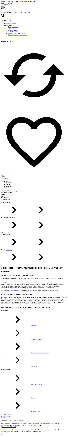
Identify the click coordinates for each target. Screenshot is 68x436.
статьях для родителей (13, 290)
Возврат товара (12, 30)
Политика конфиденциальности (17, 35)
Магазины (4, 417)
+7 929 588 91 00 (6, 20)
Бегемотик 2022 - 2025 (9, 427)
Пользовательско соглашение (16, 33)
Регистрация (8, 3)
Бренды (9, 1)
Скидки (3, 201)
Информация (8, 25)
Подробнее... (38, 431)
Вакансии (28, 1)
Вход (2, 3)
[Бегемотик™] (5, 5)
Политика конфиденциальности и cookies (28, 427)
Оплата (10, 28)
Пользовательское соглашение (40, 353)
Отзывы (22, 1)
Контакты (15, 1)
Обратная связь (5, 416)
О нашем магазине (36, 339)
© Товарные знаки (13, 31)
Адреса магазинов (7, 196)
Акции (3, 194)
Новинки (4, 197)
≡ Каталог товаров (7, 192)
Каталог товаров (10, 23)
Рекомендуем (5, 199)
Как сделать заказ (13, 27)
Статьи (34, 1)
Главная (3, 1)
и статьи (9, 250)
